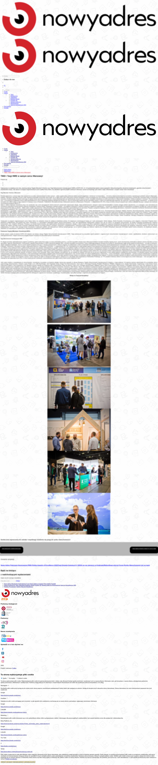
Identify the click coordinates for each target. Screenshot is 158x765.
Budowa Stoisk (15, 156)
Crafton (14, 668)
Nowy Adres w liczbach (37, 584)
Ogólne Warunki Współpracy (24, 586)
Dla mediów (7, 163)
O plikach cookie (22, 678)
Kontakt (6, 165)
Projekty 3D (14, 157)
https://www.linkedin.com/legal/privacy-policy (14, 712)
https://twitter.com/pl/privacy (9, 746)
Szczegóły (12, 678)
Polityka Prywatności (10, 586)
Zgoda (5, 678)
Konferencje (14, 153)
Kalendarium (22, 584)
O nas (5, 148)
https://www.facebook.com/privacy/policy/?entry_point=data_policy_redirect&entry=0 (25, 723)
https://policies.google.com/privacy (11, 695)
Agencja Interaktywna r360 (68, 585)
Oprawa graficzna (16, 159)
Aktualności (14, 584)
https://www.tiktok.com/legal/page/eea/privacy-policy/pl (16, 751)
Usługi (6, 150)
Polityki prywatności (11, 759)
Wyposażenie (15, 160)
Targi (12, 151)
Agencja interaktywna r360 (18, 162)
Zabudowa (14, 154)
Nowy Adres (7, 584)
